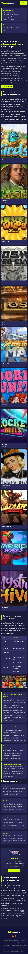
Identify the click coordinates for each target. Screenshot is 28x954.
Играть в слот (14, 870)
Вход (16, 3)
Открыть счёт (23, 2)
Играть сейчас (8, 86)
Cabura (7, 3)
